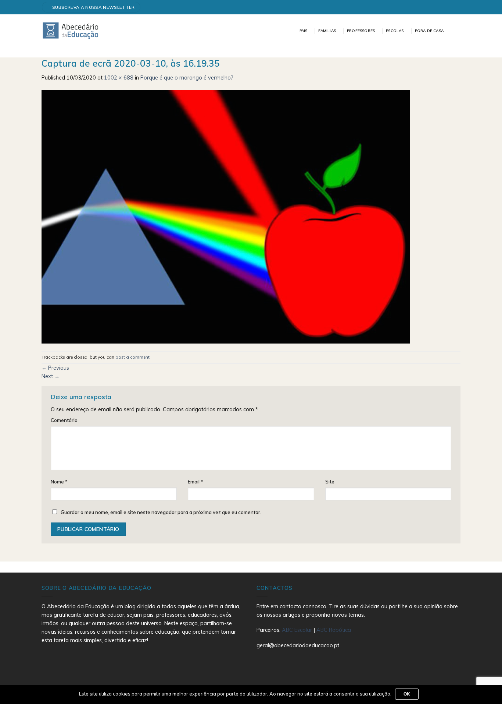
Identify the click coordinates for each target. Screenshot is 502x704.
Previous (55, 368)
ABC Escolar (297, 630)
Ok (407, 694)
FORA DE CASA (429, 30)
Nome (59, 482)
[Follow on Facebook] (454, 7)
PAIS (304, 30)
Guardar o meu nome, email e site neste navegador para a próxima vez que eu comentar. (161, 512)
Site (329, 482)
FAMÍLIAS (327, 30)
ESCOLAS (395, 30)
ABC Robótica (333, 630)
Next (51, 376)
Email (195, 482)
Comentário (64, 420)
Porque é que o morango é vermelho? (186, 77)
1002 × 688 (118, 77)
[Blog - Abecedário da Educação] (71, 30)
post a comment (132, 357)
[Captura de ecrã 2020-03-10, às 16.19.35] (226, 216)
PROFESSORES (361, 30)
